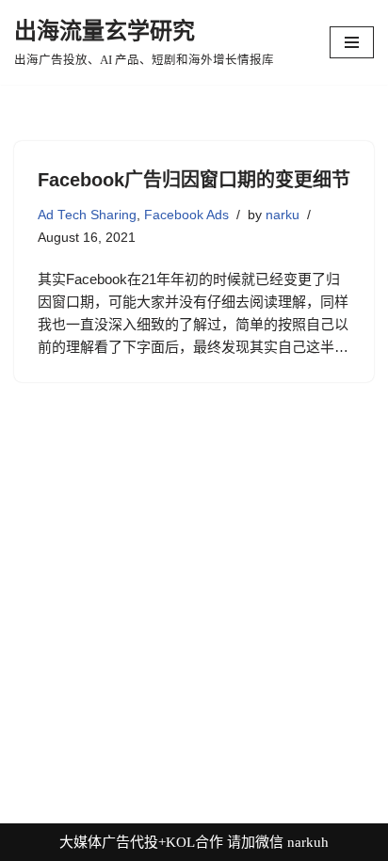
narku (282, 215)
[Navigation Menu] (352, 42)
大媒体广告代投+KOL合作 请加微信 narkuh (194, 842)
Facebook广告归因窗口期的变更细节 (194, 179)
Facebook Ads (186, 215)
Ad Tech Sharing (87, 215)
